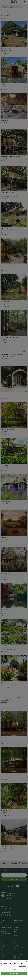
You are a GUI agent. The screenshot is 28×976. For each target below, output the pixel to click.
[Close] (26, 961)
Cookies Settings (14, 969)
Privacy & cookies (22, 966)
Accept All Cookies (14, 973)
